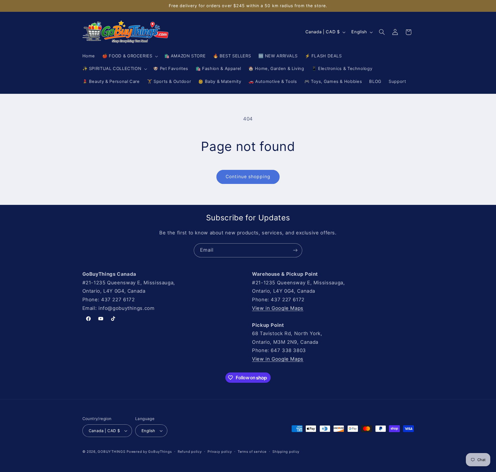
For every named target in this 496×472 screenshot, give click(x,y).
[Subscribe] (295, 250)
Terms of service (252, 452)
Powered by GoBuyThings (149, 452)
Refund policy (190, 452)
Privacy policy (220, 452)
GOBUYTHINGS (111, 452)
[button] (129, 56)
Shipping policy (285, 452)
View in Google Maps (277, 308)
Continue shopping (248, 176)
